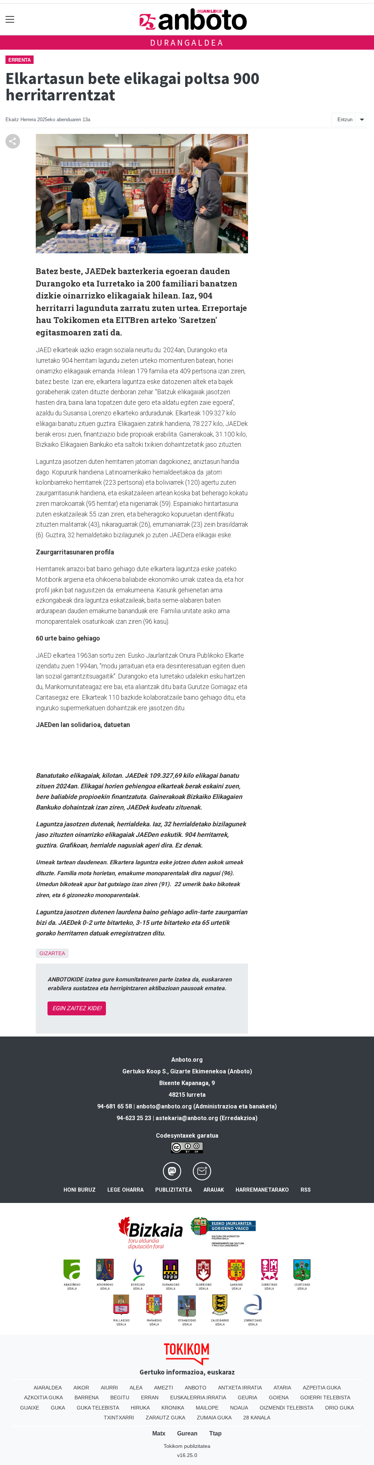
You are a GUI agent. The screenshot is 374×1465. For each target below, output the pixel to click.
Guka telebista (98, 1408)
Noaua (239, 1408)
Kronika (172, 1408)
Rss (306, 1190)
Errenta (19, 60)
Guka (58, 1408)
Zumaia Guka (214, 1417)
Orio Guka (339, 1408)
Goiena (279, 1397)
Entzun (344, 119)
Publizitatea (173, 1190)
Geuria (247, 1397)
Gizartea (52, 953)
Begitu (119, 1397)
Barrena (87, 1397)
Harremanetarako (262, 1190)
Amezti (163, 1388)
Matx (158, 1433)
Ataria (282, 1388)
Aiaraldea (48, 1388)
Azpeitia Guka (322, 1388)
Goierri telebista (325, 1397)
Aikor (81, 1388)
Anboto (195, 1388)
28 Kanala (256, 1417)
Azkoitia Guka (43, 1397)
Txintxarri (119, 1417)
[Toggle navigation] (10, 19)
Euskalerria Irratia (198, 1397)
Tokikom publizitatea (187, 1446)
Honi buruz (80, 1190)
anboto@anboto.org (164, 1106)
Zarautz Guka (165, 1417)
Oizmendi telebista (286, 1408)
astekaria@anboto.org (187, 1118)
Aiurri (109, 1388)
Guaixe (29, 1408)
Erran (150, 1397)
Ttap (215, 1433)
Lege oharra (125, 1190)
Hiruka (140, 1408)
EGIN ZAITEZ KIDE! (76, 1008)
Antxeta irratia (240, 1388)
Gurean (187, 1433)
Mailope (207, 1408)
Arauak (213, 1190)
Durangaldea (187, 42)
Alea (136, 1388)
